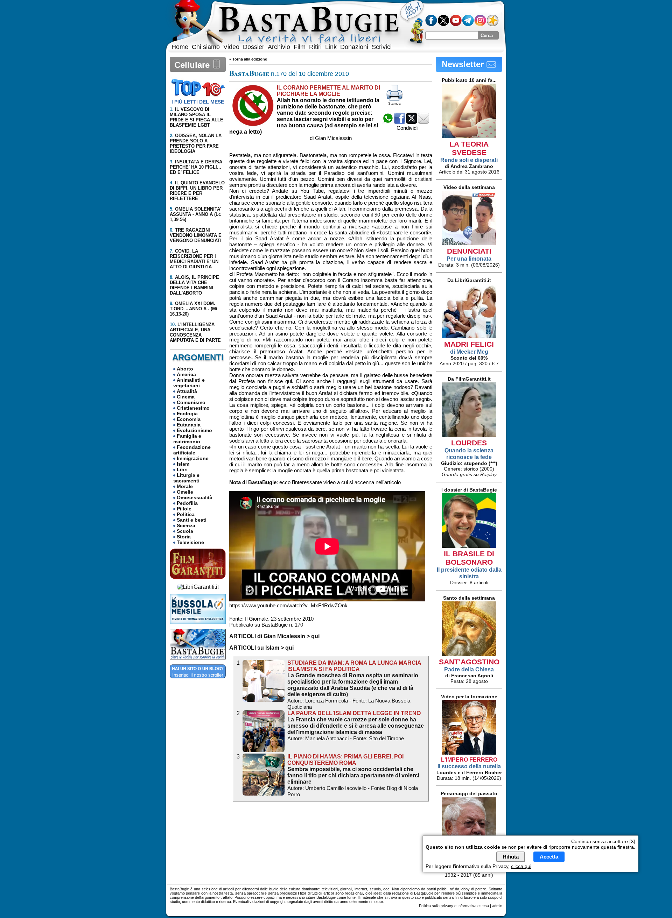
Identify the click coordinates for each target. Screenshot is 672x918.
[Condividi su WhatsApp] (387, 122)
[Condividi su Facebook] (399, 122)
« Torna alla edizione (248, 59)
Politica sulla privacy (436, 906)
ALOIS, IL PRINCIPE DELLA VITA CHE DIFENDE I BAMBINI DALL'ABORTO (194, 285)
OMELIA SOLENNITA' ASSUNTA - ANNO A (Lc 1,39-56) (195, 214)
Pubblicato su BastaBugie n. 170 (266, 625)
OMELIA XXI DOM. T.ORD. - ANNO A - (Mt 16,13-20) (193, 309)
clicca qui (521, 866)
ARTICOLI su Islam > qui (261, 648)
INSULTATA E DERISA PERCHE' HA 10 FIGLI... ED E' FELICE (196, 167)
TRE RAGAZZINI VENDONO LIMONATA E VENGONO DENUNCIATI (196, 235)
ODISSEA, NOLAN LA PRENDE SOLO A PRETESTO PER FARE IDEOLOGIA (196, 143)
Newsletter (464, 64)
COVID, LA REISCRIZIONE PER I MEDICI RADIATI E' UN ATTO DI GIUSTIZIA (194, 258)
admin (497, 906)
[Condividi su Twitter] (411, 122)
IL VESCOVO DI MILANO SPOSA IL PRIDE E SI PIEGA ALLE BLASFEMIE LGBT (196, 117)
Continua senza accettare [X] (603, 841)
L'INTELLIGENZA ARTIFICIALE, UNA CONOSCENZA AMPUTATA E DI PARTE (195, 332)
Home (180, 46)
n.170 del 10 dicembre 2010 (289, 73)
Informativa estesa (473, 906)
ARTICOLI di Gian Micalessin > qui (274, 636)
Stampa (394, 103)
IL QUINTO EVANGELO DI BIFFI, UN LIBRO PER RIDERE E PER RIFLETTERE (197, 190)
